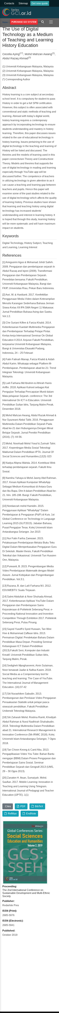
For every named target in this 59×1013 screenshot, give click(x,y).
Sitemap (23, 3)
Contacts (9, 3)
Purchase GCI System (23, 22)
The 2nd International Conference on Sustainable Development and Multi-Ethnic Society (26, 893)
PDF (22, 806)
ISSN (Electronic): (12, 920)
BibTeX (38, 806)
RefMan (12, 813)
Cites (7, 806)
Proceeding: (9, 886)
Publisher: (8, 901)
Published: (8, 930)
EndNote (30, 813)
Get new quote (40, 3)
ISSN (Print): (9, 910)
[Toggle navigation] (51, 21)
